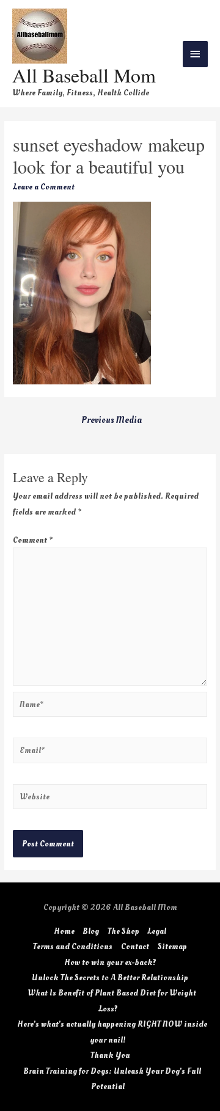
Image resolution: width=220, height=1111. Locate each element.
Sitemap (172, 946)
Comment (33, 540)
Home (64, 931)
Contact (135, 946)
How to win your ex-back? (110, 962)
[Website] (110, 798)
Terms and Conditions (72, 946)
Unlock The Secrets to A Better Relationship (110, 977)
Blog (90, 931)
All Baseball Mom (84, 75)
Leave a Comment (44, 187)
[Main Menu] (195, 54)
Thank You (110, 1055)
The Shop (123, 931)
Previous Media (111, 420)
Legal (156, 931)
